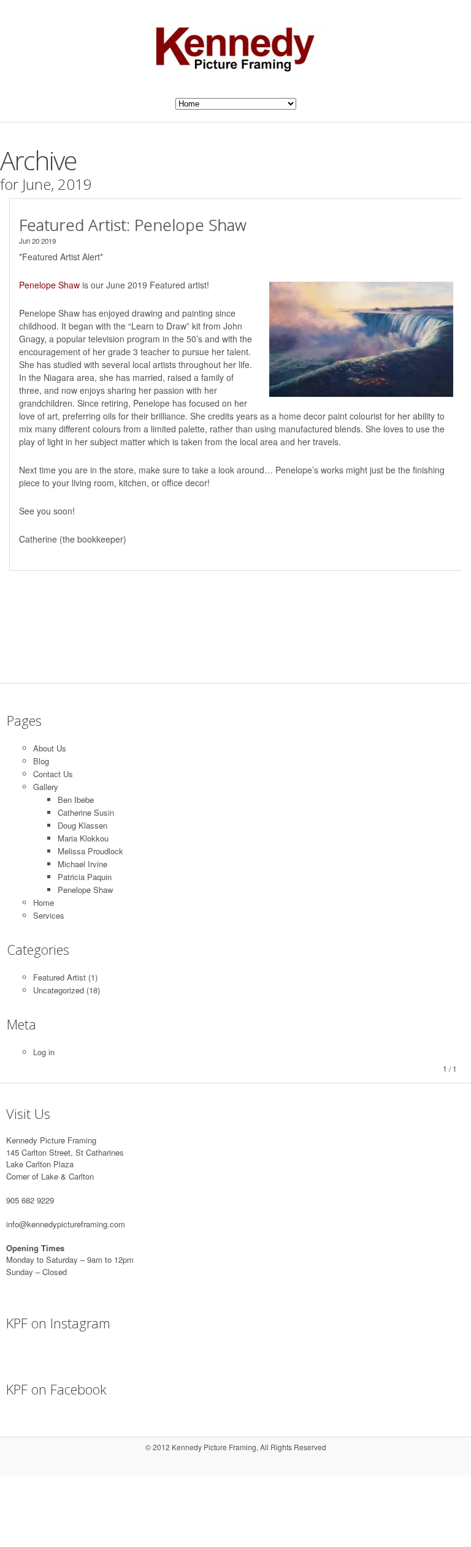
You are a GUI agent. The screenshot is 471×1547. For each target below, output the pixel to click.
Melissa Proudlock (90, 851)
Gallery (45, 786)
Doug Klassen (82, 825)
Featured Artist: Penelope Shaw (133, 225)
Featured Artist (59, 977)
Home (43, 902)
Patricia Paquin (85, 877)
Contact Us (53, 774)
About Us (49, 748)
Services (48, 915)
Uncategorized (58, 990)
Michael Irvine (82, 864)
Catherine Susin (86, 812)
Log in (44, 1052)
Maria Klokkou (83, 838)
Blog (41, 761)
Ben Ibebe (76, 799)
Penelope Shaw (85, 889)
